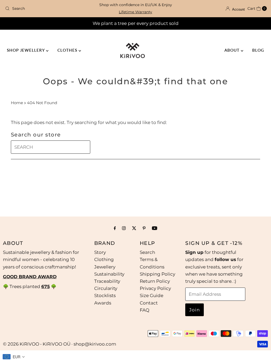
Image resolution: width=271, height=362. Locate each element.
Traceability (107, 281)
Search (147, 252)
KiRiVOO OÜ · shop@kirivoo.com (79, 344)
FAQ (144, 310)
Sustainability (109, 274)
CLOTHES (68, 50)
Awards (102, 303)
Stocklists (105, 295)
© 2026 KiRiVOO (21, 344)
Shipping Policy (157, 274)
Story (100, 252)
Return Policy (155, 281)
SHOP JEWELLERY (26, 50)
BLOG (258, 50)
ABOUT (232, 50)
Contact (149, 303)
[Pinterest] (144, 228)
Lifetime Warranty (135, 12)
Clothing (104, 259)
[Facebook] (115, 228)
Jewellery (104, 267)
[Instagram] (124, 228)
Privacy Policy (155, 288)
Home (17, 102)
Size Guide (151, 295)
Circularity (105, 288)
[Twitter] (134, 228)
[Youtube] (154, 228)
